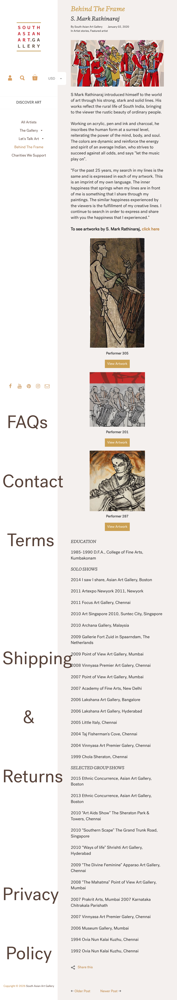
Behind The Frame (28, 147)
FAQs (27, 422)
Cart (35, 77)
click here (150, 229)
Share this (85, 967)
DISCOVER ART (28, 102)
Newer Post (109, 991)
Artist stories (81, 31)
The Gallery (29, 130)
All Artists (28, 122)
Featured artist (99, 31)
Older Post (82, 991)
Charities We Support (29, 155)
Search (22, 77)
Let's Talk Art (29, 138)
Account (10, 77)
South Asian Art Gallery (40, 986)
